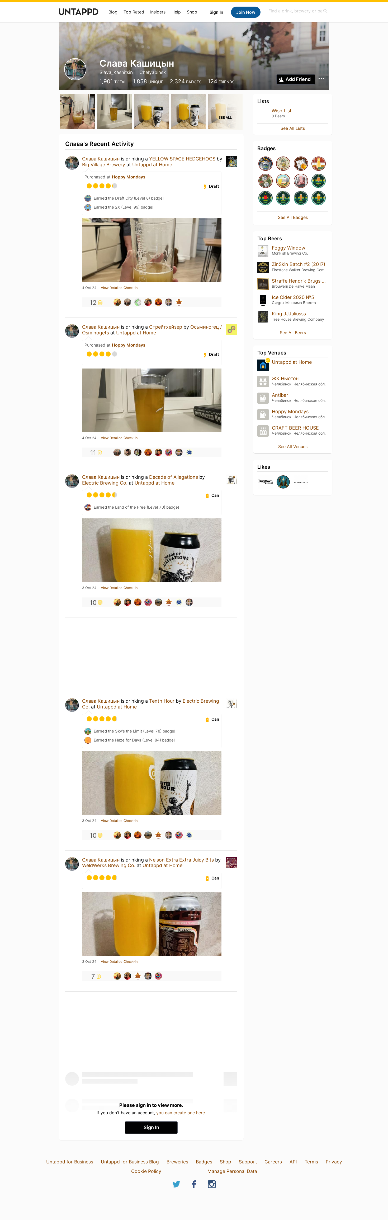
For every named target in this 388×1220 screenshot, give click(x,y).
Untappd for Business (69, 1161)
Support (248, 1161)
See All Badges (293, 217)
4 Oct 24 (89, 288)
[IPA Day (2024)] (283, 164)
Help (176, 12)
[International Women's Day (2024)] (301, 181)
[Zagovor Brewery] (283, 482)
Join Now (245, 12)
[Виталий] (137, 302)
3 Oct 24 (89, 588)
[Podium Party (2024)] (301, 164)
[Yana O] (117, 302)
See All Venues (292, 446)
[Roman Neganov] (148, 302)
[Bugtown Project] (265, 482)
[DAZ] (127, 302)
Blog (112, 12)
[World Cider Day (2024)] (265, 181)
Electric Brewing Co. (104, 483)
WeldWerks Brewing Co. (108, 865)
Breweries (177, 1161)
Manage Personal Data (232, 1171)
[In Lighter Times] (318, 164)
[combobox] (298, 11)
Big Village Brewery (103, 164)
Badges (204, 1161)
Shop (192, 12)
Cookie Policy (146, 1171)
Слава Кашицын (101, 159)
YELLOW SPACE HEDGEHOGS (182, 159)
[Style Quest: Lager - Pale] (318, 198)
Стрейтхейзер (165, 327)
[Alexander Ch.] (168, 452)
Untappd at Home (152, 164)
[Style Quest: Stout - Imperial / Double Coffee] (265, 198)
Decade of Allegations (173, 477)
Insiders (157, 12)
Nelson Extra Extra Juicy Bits (181, 860)
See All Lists (293, 128)
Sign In (216, 12)
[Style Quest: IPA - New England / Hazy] (301, 198)
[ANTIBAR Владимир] (189, 452)
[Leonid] (137, 452)
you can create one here (180, 1112)
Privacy (334, 1161)
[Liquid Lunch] (283, 181)
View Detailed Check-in (119, 288)
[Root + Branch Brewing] (301, 482)
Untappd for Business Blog (130, 1161)
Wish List (282, 110)
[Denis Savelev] (179, 302)
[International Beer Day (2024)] (265, 164)
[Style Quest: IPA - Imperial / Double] (318, 181)
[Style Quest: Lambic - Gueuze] (283, 198)
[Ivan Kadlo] (168, 302)
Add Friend (298, 79)
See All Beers (293, 332)
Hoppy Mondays (128, 176)
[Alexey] (158, 602)
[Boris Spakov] (127, 452)
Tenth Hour (161, 701)
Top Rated (134, 12)
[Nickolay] (158, 302)
